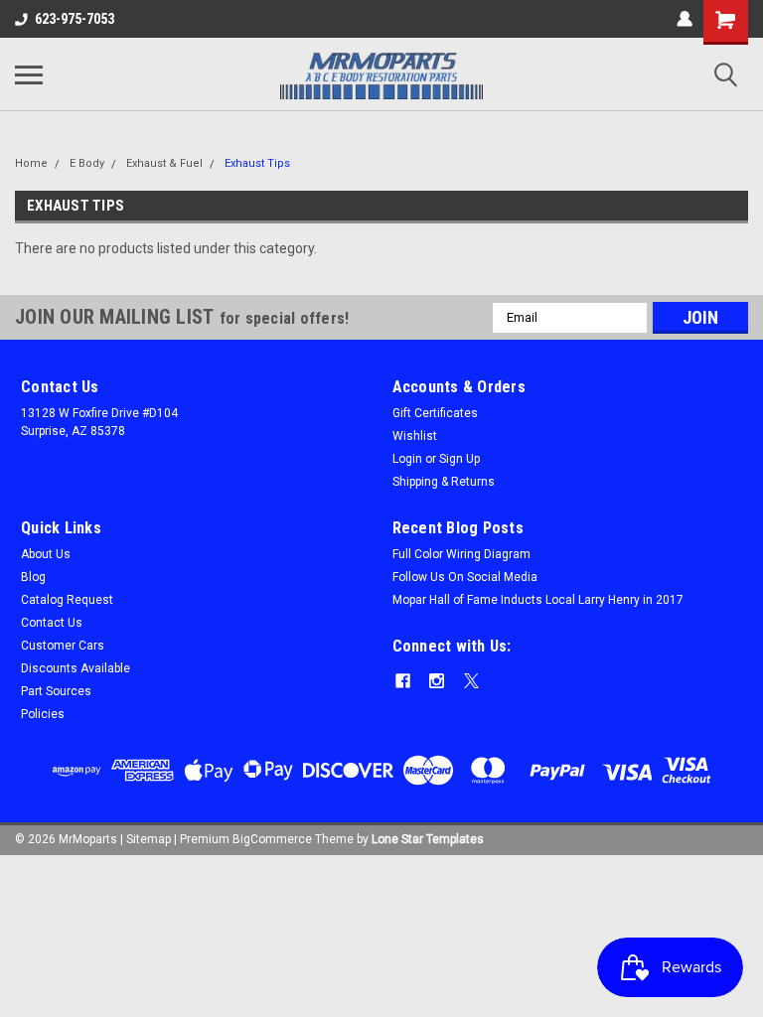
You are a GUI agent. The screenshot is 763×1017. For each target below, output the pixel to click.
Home (31, 163)
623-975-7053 (74, 19)
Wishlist (414, 436)
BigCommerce (272, 839)
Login (407, 459)
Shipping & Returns (443, 482)
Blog (33, 577)
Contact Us (51, 623)
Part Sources (56, 691)
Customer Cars (62, 646)
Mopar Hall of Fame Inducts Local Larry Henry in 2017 (538, 600)
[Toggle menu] (29, 74)
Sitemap (148, 839)
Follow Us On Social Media (464, 577)
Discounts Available (75, 668)
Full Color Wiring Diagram (461, 554)
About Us (46, 554)
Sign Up (459, 459)
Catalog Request (67, 600)
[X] (471, 680)
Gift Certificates (435, 413)
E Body (87, 163)
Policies (43, 714)
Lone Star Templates (428, 839)
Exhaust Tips (257, 163)
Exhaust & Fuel (164, 163)
